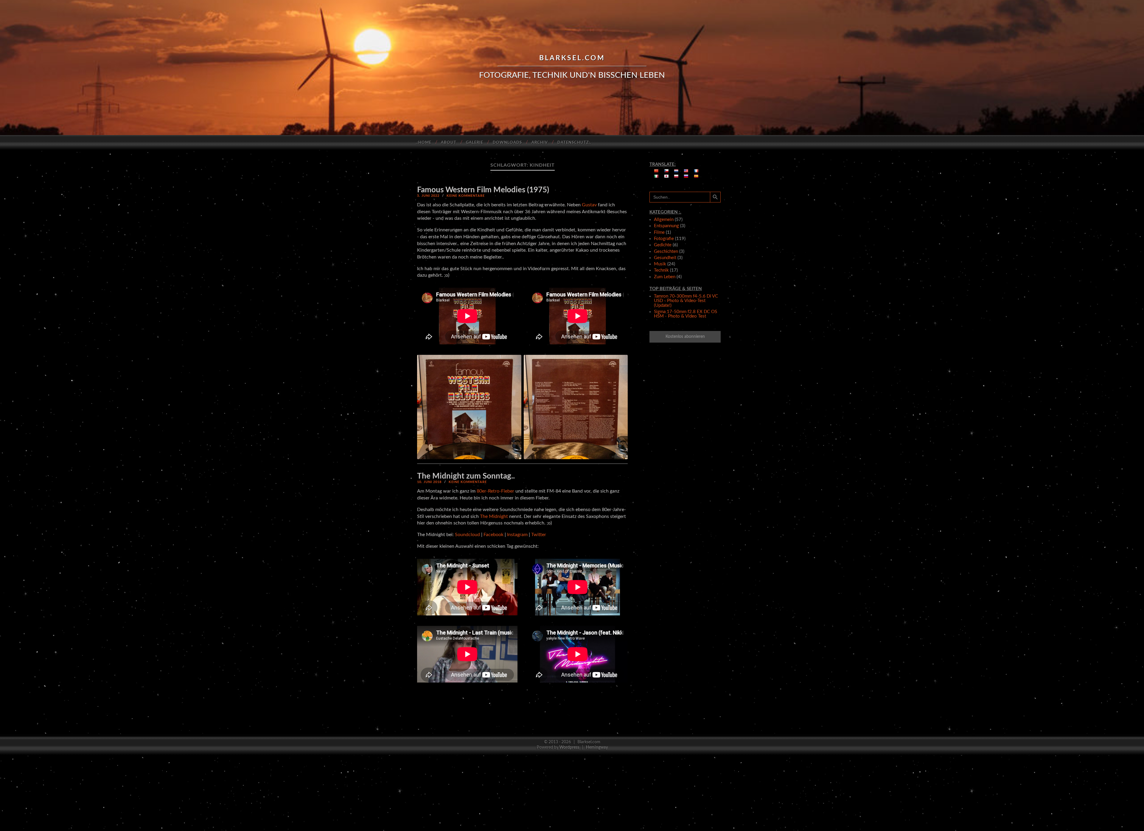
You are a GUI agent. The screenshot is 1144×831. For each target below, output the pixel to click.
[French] (696, 171)
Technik (661, 270)
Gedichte (663, 245)
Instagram (517, 534)
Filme (659, 232)
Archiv (539, 143)
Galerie (474, 143)
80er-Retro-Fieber (495, 491)
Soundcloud (467, 534)
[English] (686, 171)
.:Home (423, 143)
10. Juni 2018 (429, 482)
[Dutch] (676, 171)
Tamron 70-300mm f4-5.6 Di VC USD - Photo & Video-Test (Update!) (686, 301)
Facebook (493, 534)
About (448, 143)
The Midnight (494, 516)
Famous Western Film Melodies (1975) (483, 190)
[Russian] (686, 176)
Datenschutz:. (574, 143)
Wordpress (569, 747)
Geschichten (666, 251)
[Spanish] (696, 176)
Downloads (507, 143)
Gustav (589, 204)
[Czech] (666, 171)
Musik (660, 264)
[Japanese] (666, 176)
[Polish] (676, 176)
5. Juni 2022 (428, 195)
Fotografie (664, 238)
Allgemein (664, 219)
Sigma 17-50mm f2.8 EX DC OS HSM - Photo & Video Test (685, 314)
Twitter (538, 534)
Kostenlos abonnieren (685, 337)
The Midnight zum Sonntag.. (466, 476)
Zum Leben (664, 277)
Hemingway (597, 747)
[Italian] (656, 176)
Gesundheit (665, 258)
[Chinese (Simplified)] (656, 171)
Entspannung (666, 226)
